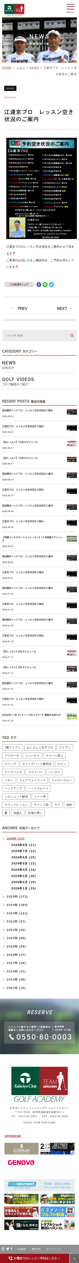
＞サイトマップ (52, 1249)
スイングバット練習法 (37, 763)
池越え (17, 813)
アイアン (65, 747)
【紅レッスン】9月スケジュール (19, 651)
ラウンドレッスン (16, 804)
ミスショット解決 (16, 796)
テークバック (13, 772)
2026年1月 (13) (23, 888)
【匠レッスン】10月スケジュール (20, 458)
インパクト (32, 755)
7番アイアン (12, 747)
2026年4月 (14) (23, 869)
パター (8, 780)
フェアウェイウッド (32, 780)
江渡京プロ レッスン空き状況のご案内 (23, 426)
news (10, 88)
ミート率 (40, 796)
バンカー (54, 772)
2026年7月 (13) (23, 851)
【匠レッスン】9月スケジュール (19, 667)
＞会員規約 (21, 1249)
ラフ (57, 804)
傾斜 (69, 804)
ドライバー (35, 772)
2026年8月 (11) (23, 845)
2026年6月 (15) (23, 857)
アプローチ (11, 755)
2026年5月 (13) (23, 863)
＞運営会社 (36, 1249)
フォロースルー (61, 780)
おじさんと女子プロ (40, 747)
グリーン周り (54, 755)
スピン (61, 763)
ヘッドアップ (13, 788)
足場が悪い (35, 813)
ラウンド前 (41, 804)
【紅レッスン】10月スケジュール (20, 442)
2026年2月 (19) (23, 882)
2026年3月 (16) (23, 876)
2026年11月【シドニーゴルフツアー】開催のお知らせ (31, 715)
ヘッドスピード (38, 788)
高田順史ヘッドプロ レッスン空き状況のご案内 (27, 410)
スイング (10, 763)
